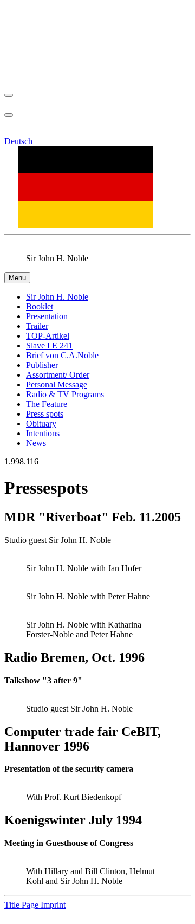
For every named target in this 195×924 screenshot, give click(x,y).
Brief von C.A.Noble (62, 355)
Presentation (47, 316)
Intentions (43, 433)
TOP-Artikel (47, 335)
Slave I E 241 (49, 345)
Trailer (37, 326)
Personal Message (56, 384)
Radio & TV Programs (65, 394)
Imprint (53, 904)
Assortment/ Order (57, 374)
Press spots (44, 413)
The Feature (46, 404)
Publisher (42, 365)
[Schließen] (8, 95)
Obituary (41, 423)
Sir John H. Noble (57, 296)
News (36, 443)
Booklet (39, 306)
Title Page (22, 904)
